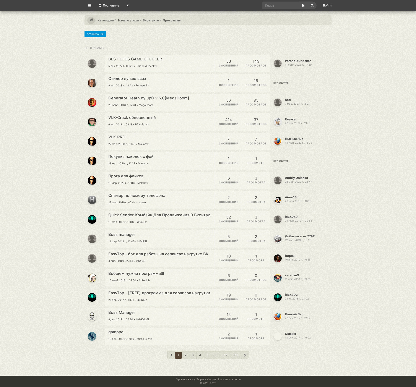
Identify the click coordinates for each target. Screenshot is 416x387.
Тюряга (201, 379)
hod (288, 100)
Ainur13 (291, 197)
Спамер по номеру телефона (136, 195)
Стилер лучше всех (127, 78)
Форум (211, 379)
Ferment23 (142, 85)
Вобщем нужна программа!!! (136, 273)
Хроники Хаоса (185, 379)
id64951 (142, 241)
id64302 (141, 221)
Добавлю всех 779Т (300, 236)
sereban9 (292, 275)
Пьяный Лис (294, 139)
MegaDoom (146, 105)
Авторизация (95, 34)
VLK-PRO (116, 137)
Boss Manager (121, 312)
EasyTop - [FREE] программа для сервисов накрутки (159, 293)
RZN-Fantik (142, 124)
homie (142, 202)
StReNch (144, 280)
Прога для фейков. (126, 176)
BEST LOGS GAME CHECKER (135, 59)
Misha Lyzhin (145, 338)
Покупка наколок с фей (131, 156)
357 (224, 355)
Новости (222, 379)
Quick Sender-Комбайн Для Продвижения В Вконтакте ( (161, 215)
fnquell (290, 255)
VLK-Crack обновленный (132, 117)
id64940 (291, 217)
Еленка (290, 119)
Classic (290, 333)
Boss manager (121, 234)
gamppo (116, 332)
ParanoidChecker (146, 66)
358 (236, 355)
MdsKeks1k (143, 319)
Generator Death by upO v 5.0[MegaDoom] (148, 98)
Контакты (235, 379)
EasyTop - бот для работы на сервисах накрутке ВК (158, 254)
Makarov (143, 144)
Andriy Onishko (296, 178)
